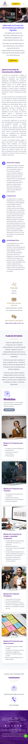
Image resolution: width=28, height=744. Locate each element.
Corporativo (23, 720)
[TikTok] (15, 726)
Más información (9, 409)
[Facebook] (5, 726)
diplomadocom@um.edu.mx (14, 323)
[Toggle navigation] (23, 3)
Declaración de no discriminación (10, 720)
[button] (26, 736)
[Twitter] (9, 726)
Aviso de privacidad (7, 718)
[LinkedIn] (17, 726)
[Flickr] (20, 726)
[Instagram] (12, 726)
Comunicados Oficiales (13, 721)
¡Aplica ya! (16, 3)
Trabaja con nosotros (19, 718)
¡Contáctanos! (13, 60)
